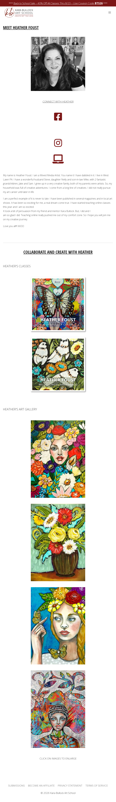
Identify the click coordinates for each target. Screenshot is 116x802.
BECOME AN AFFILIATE (41, 785)
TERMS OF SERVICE (96, 785)
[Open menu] (109, 12)
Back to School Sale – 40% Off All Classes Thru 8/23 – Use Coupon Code (58, 3)
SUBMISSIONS (16, 785)
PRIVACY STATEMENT (70, 785)
